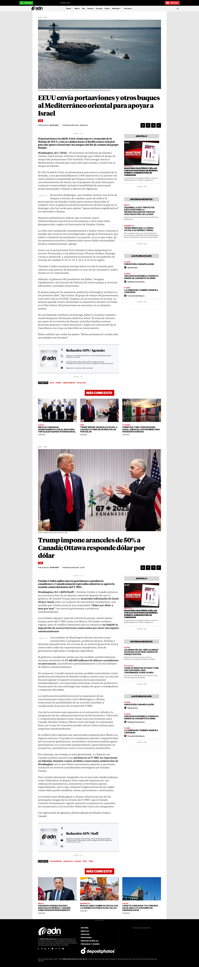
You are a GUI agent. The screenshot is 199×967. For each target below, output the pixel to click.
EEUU (52, 383)
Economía (126, 425)
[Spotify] (52, 949)
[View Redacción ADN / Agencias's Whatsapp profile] (62, 362)
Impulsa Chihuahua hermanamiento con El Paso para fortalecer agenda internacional (57, 429)
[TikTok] (56, 949)
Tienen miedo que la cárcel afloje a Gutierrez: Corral (139, 229)
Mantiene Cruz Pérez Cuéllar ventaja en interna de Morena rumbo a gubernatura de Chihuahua (141, 171)
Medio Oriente (69, 383)
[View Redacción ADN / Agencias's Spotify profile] (62, 368)
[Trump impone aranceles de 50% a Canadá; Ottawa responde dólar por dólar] (99, 410)
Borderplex (129, 226)
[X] (153, 125)
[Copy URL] (158, 125)
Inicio (40, 17)
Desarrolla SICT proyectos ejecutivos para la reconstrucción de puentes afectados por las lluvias (139, 210)
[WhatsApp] (142, 125)
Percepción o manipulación (139, 264)
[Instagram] (42, 949)
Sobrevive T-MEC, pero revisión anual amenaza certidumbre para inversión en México (141, 429)
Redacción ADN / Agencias (85, 350)
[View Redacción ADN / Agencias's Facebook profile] (62, 350)
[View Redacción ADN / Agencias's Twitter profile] (62, 356)
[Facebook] (148, 125)
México (127, 205)
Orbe (45, 17)
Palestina (81, 383)
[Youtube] (63, 949)
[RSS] (49, 949)
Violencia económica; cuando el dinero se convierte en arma (141, 277)
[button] (162, 8)
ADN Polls (128, 166)
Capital (41, 425)
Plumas (127, 262)
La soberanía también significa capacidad (141, 291)
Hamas (58, 383)
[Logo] (37, 8)
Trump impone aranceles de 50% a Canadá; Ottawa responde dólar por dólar (98, 429)
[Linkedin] (45, 949)
